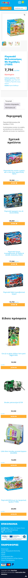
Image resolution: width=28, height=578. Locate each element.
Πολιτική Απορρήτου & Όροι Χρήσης (12, 558)
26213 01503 (8, 532)
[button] (24, 14)
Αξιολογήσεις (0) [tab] (10, 107)
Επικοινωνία (4, 549)
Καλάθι (3, 553)
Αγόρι (18, 81)
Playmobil (13, 81)
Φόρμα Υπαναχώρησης (8, 560)
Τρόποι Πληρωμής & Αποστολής (10, 551)
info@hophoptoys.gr (12, 530)
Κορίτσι (7, 83)
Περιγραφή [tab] (8, 101)
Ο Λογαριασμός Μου (7, 556)
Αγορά (13, 183)
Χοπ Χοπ (14, 570)
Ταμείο (3, 554)
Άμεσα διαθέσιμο (14, 85)
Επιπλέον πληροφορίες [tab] (12, 104)
